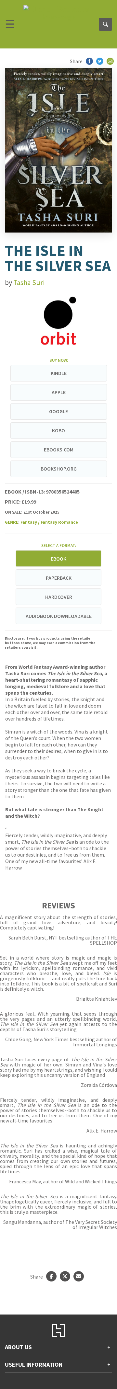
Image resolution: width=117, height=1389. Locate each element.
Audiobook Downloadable (59, 616)
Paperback (59, 578)
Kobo (58, 430)
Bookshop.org (59, 468)
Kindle (59, 373)
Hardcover (58, 597)
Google (58, 411)
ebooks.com (58, 449)
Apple (59, 392)
